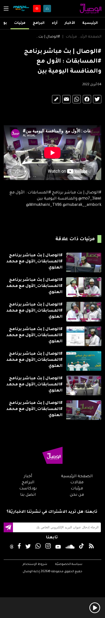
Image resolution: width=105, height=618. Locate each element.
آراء (54, 23)
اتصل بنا (28, 495)
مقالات (77, 482)
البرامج (38, 23)
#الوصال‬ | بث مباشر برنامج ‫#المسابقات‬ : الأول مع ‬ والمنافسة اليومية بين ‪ (47, 37)
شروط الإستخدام (35, 564)
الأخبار (70, 23)
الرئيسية (90, 23)
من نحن (77, 495)
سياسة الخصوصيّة (68, 564)
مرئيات (19, 23)
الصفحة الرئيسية (89, 37)
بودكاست (28, 488)
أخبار (28, 476)
